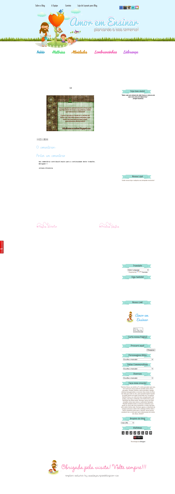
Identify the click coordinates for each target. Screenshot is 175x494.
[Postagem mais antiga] (109, 228)
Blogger (142, 441)
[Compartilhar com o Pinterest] (47, 139)
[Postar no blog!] (40, 139)
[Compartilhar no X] (42, 139)
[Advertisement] (95, 68)
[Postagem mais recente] (46, 228)
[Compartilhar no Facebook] (45, 139)
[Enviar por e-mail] (38, 139)
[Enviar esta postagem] (70, 88)
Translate (145, 272)
